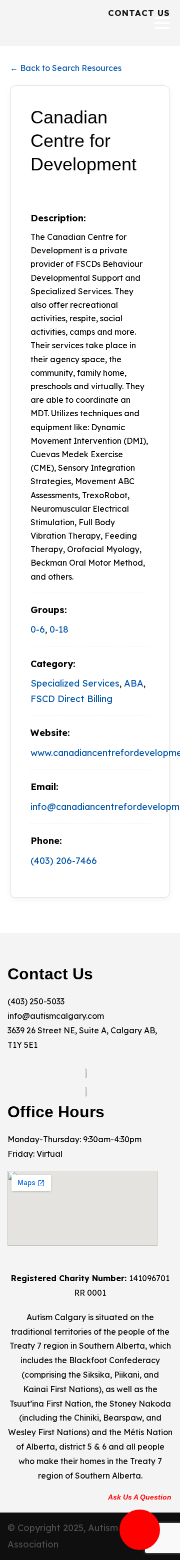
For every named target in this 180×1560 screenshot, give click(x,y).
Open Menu (161, 22)
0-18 (59, 629)
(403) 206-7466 (63, 860)
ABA (134, 683)
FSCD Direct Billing (71, 699)
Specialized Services (75, 683)
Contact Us (139, 12)
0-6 (37, 629)
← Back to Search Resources (66, 68)
